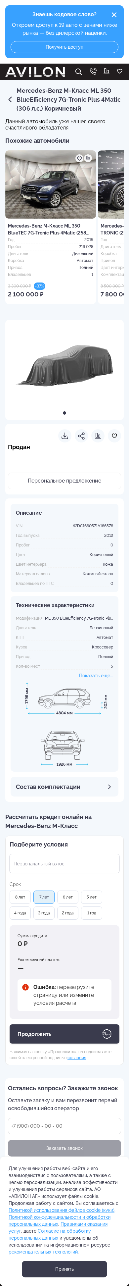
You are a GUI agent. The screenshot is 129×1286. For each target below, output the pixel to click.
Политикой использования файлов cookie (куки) (61, 1210)
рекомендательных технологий (43, 1252)
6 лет (68, 897)
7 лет (44, 897)
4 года (20, 913)
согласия (76, 1057)
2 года (68, 913)
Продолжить (35, 1034)
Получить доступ (64, 47)
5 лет (92, 897)
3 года (44, 913)
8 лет (20, 897)
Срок (15, 884)
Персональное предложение (64, 481)
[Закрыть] (114, 15)
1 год (91, 913)
